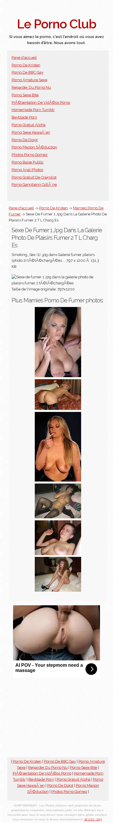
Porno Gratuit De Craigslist (34, 177)
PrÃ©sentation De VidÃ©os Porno (41, 102)
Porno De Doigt (25, 140)
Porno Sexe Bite (25, 95)
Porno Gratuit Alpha (28, 125)
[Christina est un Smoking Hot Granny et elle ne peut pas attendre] (58, 408)
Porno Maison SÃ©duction (34, 147)
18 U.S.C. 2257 (93, 819)
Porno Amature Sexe (29, 80)
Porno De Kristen (26, 65)
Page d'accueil (24, 57)
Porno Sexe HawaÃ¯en (31, 132)
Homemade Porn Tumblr (33, 110)
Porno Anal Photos (27, 170)
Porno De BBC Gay (27, 72)
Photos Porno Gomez (30, 154)
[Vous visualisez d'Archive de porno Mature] (58, 554)
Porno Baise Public (28, 162)
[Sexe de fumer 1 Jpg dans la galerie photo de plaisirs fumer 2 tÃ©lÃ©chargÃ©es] (58, 376)
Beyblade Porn (24, 117)
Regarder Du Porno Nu (31, 87)
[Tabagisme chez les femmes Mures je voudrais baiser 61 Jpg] (58, 517)
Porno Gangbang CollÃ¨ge (34, 184)
